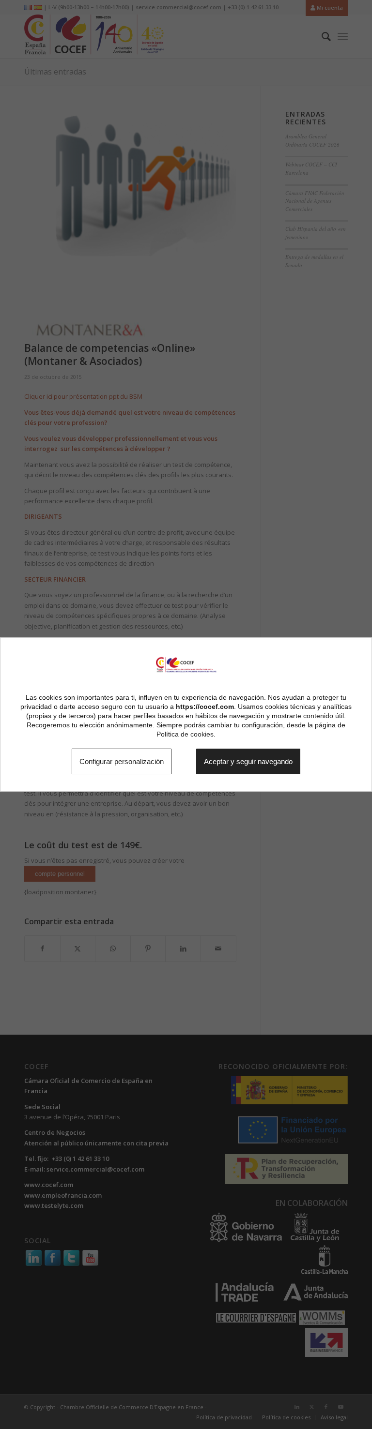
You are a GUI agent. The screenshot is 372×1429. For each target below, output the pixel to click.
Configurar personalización (111, 761)
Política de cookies (185, 733)
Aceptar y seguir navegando (258, 761)
